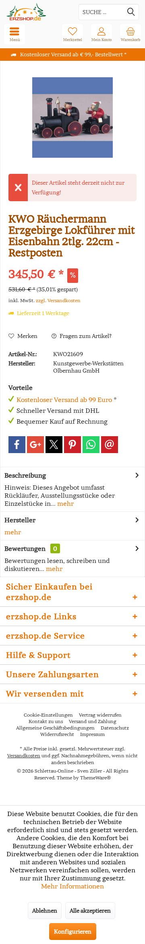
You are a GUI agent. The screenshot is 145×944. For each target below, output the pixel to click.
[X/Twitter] (54, 444)
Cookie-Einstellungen (48, 715)
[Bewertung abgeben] (72, 263)
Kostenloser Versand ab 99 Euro (64, 400)
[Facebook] (16, 444)
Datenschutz (115, 728)
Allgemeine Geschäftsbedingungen (55, 728)
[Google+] (35, 444)
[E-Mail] (109, 444)
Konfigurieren (72, 931)
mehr (65, 503)
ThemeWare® (95, 778)
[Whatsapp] (91, 444)
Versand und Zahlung (92, 721)
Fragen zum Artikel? (85, 336)
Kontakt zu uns (46, 721)
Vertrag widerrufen (100, 715)
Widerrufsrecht (57, 734)
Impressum (92, 734)
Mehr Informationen (72, 886)
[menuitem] (130, 34)
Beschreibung (25, 475)
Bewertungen (25, 548)
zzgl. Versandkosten (58, 300)
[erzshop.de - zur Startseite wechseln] (36, 12)
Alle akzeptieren (90, 910)
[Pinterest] (72, 444)
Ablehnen (44, 910)
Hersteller (19, 520)
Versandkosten (23, 755)
